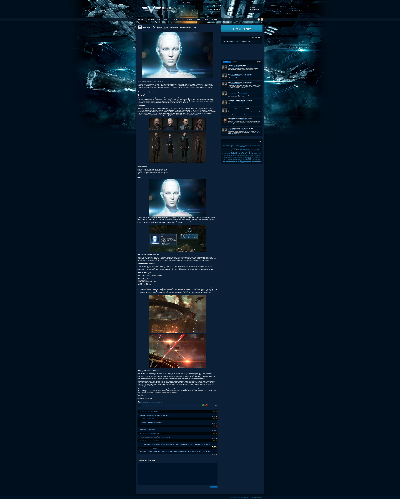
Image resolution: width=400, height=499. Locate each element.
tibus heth (240, 157)
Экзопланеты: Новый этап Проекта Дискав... (241, 128)
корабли (236, 146)
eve (253, 157)
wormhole (235, 145)
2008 (238, 161)
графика (259, 153)
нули (256, 157)
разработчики (245, 161)
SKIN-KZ (156, 411)
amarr (252, 145)
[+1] (214, 411)
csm (238, 157)
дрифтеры (249, 157)
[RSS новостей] (262, 19)
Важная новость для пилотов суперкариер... (241, 92)
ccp (245, 145)
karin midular (241, 159)
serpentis (235, 161)
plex (230, 155)
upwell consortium (257, 161)
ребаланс (242, 146)
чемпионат (245, 157)
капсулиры (230, 157)
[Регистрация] (255, 10)
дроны (257, 146)
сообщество (240, 145)
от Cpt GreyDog (232, 119)
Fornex (260, 497)
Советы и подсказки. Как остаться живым (240, 74)
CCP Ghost (200, 85)
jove (231, 155)
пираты (258, 157)
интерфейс (151, 402)
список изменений (252, 146)
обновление (229, 145)
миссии (146, 402)
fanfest (232, 161)
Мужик (239, 41)
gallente (235, 149)
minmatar (257, 149)
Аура (160, 402)
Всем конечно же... (229, 41)
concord (228, 153)
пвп (259, 146)
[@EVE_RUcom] (259, 19)
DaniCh (155, 426)
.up (153, 28)
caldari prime (253, 159)
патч (249, 161)
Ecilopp (155, 448)
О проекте (246, 497)
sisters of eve (226, 155)
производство (226, 159)
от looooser (231, 129)
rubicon (237, 159)
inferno (224, 153)
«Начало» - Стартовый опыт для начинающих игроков (176, 27)
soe (234, 146)
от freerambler (232, 93)
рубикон (247, 145)
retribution (234, 155)
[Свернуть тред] (138, 418)
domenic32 (156, 440)
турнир (242, 149)
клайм (253, 161)
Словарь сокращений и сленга (237, 65)
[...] (255, 69)
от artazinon (231, 102)
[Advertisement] (242, 52)
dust (241, 161)
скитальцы (246, 149)
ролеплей (224, 149)
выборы (227, 146)
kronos (224, 145)
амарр (234, 159)
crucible (258, 159)
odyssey (242, 162)
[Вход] (252, 7)
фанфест (234, 157)
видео (231, 146)
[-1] (216, 411)
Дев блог (146, 27)
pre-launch (247, 155)
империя (227, 161)
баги (230, 161)
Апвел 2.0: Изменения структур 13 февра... (240, 118)
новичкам (142, 402)
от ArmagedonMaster (234, 66)
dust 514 (247, 159)
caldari (234, 152)
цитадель (247, 146)
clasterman (156, 433)
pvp (244, 155)
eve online (156, 402)
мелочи (255, 155)
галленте (228, 149)
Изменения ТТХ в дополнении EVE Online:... (240, 100)
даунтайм (252, 155)
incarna (224, 161)
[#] (140, 411)
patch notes (252, 149)
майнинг (230, 159)
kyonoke (255, 153)
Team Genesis (162, 28)
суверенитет (256, 145)
